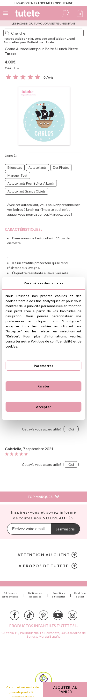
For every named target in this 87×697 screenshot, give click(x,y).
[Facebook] (14, 615)
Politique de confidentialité (10, 594)
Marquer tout (17, 175)
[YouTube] (58, 615)
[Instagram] (72, 615)
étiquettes (14, 167)
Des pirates (61, 167)
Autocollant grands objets (26, 191)
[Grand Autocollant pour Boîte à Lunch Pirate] (43, 117)
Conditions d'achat (80, 594)
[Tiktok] (29, 615)
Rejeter (43, 386)
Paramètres (43, 366)
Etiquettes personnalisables (46, 38)
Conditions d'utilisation (58, 594)
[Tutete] (28, 14)
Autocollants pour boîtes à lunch (30, 183)
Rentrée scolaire (14, 38)
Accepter (43, 407)
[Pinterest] (43, 615)
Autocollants (37, 167)
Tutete (10, 53)
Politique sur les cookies (35, 594)
